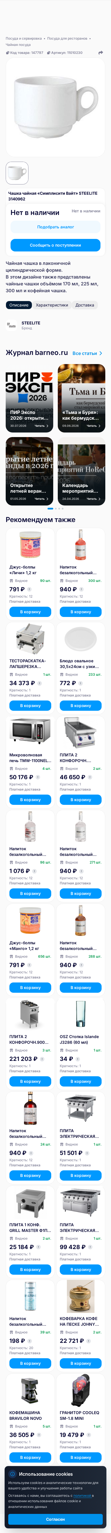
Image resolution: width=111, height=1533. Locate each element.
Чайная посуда (18, 44)
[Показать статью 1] (50, 508)
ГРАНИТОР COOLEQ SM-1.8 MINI (79, 1415)
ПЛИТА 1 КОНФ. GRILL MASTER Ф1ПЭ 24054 (29, 1227)
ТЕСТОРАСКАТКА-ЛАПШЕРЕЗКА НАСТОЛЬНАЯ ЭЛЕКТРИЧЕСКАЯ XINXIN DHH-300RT (28, 663)
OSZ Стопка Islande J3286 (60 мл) (79, 1039)
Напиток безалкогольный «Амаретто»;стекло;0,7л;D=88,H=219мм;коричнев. (30, 1133)
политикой (82, 1495)
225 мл (89, 284)
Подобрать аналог (55, 226)
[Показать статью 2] (56, 508)
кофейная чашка (46, 290)
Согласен (55, 1519)
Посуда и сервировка (24, 38)
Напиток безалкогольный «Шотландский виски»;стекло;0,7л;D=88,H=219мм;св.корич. (80, 945)
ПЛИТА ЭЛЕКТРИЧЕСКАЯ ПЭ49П (77, 1133)
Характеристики (52, 304)
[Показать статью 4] (62, 508)
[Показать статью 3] (59, 508)
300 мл (14, 290)
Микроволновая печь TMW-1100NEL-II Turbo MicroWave (29, 758)
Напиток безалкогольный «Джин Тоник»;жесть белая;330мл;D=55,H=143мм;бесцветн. (30, 1321)
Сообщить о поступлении (55, 245)
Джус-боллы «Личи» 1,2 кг (22, 570)
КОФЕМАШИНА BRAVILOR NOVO (25, 1415)
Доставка (84, 304)
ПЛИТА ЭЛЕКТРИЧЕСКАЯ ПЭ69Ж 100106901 (78, 1227)
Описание (18, 304)
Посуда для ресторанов (67, 38)
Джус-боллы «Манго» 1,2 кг (24, 945)
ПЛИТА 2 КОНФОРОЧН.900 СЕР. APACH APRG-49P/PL (28, 1039)
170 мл (70, 284)
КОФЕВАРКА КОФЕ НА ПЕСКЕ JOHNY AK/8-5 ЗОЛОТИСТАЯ (78, 1321)
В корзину (30, 611)
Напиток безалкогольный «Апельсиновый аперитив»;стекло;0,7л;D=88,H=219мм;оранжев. (80, 570)
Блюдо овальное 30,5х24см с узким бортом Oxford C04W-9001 (79, 663)
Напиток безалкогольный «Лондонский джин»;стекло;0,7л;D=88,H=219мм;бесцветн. (80, 851)
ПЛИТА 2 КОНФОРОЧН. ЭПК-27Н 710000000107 (74, 758)
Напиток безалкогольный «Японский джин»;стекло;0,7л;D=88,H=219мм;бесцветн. (29, 851)
